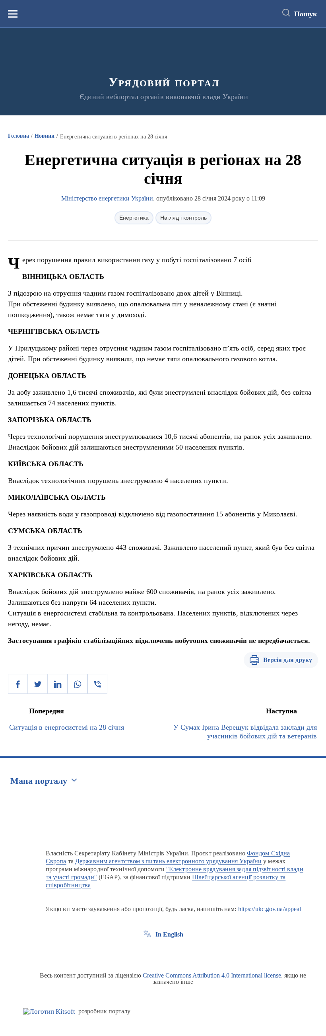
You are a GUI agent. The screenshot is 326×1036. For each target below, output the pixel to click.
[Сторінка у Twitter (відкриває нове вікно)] (162, 952)
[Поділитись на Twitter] (37, 683)
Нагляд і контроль (183, 217)
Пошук (305, 14)
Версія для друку (287, 659)
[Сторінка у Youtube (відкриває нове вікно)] (177, 952)
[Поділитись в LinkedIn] (57, 683)
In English (169, 934)
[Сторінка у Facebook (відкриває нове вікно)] (147, 952)
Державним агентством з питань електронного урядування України (168, 861)
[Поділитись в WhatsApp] (77, 683)
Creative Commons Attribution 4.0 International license (212, 975)
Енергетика (134, 217)
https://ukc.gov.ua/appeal (269, 909)
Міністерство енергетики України (107, 198)
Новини (44, 136)
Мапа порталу (38, 781)
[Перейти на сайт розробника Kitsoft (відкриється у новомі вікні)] (49, 1011)
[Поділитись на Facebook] (17, 683)
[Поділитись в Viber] (97, 683)
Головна (18, 136)
